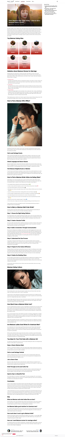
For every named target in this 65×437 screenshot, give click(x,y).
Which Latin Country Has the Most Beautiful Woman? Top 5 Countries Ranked (51, 11)
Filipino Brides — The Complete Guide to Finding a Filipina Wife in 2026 (50, 9)
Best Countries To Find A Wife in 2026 (50, 12)
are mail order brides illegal (25, 233)
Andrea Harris (12, 24)
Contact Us (56, 435)
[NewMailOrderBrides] (10, 1)
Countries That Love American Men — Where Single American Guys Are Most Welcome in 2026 (51, 7)
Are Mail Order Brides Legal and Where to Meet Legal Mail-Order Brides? (50, 14)
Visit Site (13, 52)
